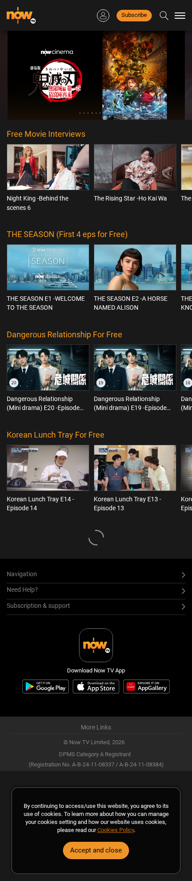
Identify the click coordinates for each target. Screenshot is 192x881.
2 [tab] (84, 113)
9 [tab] (112, 113)
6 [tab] (100, 113)
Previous (21, 75)
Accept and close (96, 850)
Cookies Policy (115, 830)
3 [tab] (88, 113)
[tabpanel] (96, 75)
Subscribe (134, 15)
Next (171, 75)
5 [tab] (96, 113)
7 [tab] (104, 113)
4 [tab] (92, 113)
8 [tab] (108, 113)
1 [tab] (80, 113)
